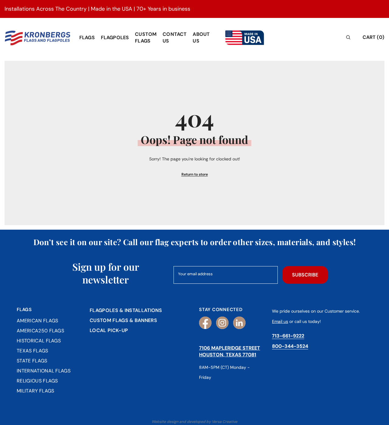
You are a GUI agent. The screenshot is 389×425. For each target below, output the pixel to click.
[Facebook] (205, 323)
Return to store (194, 174)
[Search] (341, 37)
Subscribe (305, 275)
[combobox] (337, 37)
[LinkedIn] (239, 323)
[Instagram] (222, 323)
